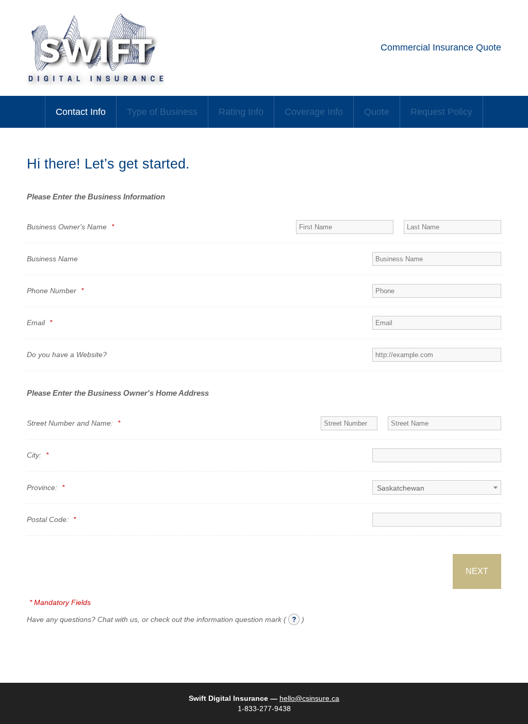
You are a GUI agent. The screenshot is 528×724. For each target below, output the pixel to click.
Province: (45, 487)
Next (477, 571)
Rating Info (241, 112)
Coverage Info (314, 112)
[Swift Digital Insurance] (95, 82)
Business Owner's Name (70, 227)
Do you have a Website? (67, 354)
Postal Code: (51, 519)
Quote (376, 112)
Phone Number (55, 291)
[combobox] (436, 487)
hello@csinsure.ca (309, 698)
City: (37, 455)
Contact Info (81, 112)
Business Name (52, 259)
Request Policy (441, 112)
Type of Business (162, 112)
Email (39, 322)
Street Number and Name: (73, 423)
